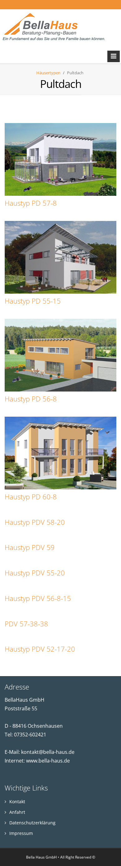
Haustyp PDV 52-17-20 (40, 649)
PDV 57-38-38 (26, 624)
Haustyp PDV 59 (30, 547)
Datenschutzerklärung (32, 823)
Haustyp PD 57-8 (31, 203)
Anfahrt (16, 812)
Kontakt (16, 801)
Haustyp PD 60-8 (31, 497)
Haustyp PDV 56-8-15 (38, 598)
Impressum (20, 833)
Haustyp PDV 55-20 (35, 573)
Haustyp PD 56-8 (31, 399)
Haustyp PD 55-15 (33, 301)
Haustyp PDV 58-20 (35, 522)
